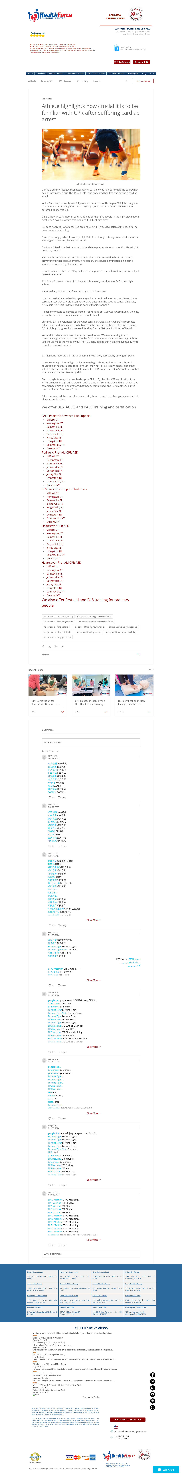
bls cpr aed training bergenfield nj (58, 621)
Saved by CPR (47, 81)
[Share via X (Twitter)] (49, 646)
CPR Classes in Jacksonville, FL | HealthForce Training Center (90, 702)
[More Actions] (138, 757)
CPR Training (82, 81)
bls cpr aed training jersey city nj (58, 616)
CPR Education (64, 81)
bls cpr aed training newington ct (89, 627)
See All (151, 669)
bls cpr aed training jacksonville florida (96, 621)
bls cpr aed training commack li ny (121, 632)
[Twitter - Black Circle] (152, 1381)
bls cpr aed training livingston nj (123, 627)
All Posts (32, 81)
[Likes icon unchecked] (50, 797)
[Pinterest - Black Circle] (152, 1401)
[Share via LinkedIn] (56, 646)
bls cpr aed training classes (89, 632)
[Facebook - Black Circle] (152, 1374)
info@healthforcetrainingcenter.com (131, 1431)
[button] (41, 73)
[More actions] (138, 98)
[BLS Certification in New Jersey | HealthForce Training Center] (134, 685)
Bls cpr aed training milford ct (56, 627)
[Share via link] (62, 646)
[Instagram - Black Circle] (152, 1407)
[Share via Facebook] (43, 646)
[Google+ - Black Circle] (152, 1388)
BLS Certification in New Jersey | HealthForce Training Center (131, 702)
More (95, 81)
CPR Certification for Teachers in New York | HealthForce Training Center (47, 702)
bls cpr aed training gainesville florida (94, 616)
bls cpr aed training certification (57, 632)
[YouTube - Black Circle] (152, 1394)
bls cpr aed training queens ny (57, 637)
